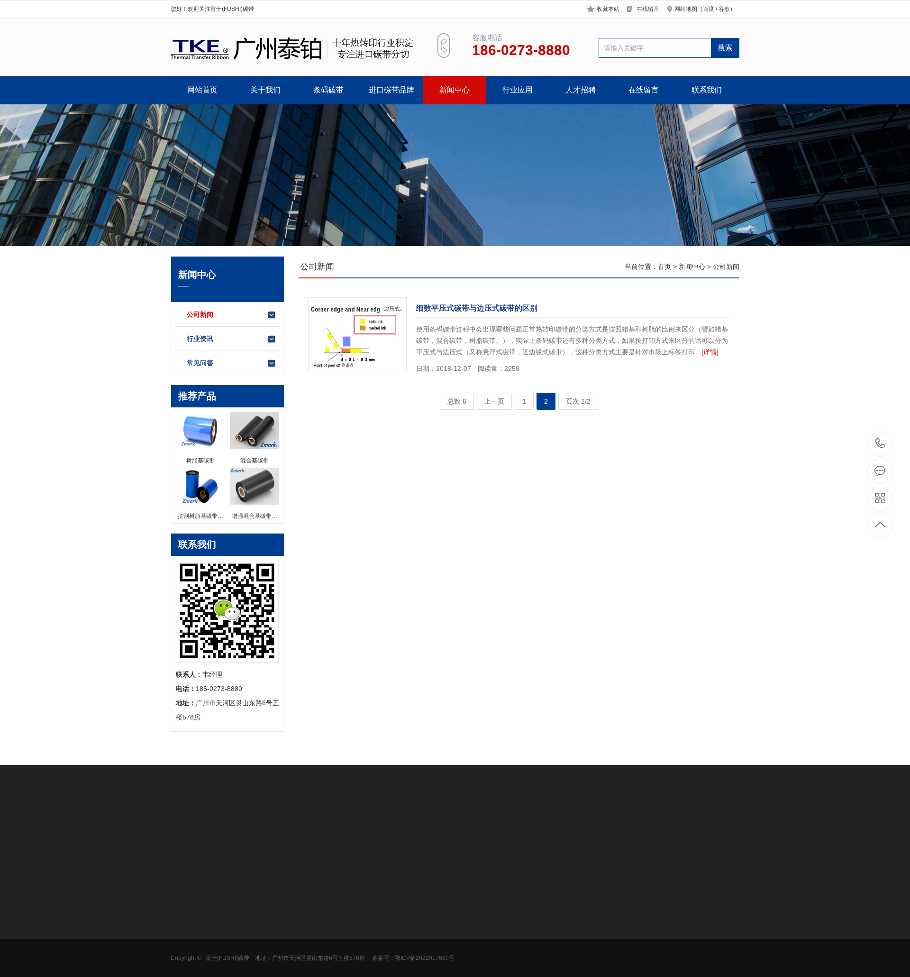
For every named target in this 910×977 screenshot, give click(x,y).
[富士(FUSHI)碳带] (293, 48)
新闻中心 (454, 90)
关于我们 (265, 90)
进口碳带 (250, 951)
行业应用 (517, 90)
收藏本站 (608, 9)
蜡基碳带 (250, 908)
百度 (708, 9)
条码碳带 (328, 90)
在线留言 (648, 9)
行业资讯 (200, 338)
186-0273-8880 (880, 444)
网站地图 (685, 9)
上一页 (494, 401)
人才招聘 (580, 90)
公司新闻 (200, 314)
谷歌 (724, 9)
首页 (664, 266)
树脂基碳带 (253, 936)
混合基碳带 (253, 922)
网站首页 (202, 90)
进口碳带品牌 (391, 90)
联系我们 (707, 90)
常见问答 (200, 363)
